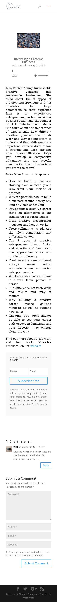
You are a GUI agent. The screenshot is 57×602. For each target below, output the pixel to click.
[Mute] (35, 75)
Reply (46, 465)
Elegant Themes (28, 594)
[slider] (42, 75)
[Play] (12, 71)
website (35, 346)
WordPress (29, 597)
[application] (28, 73)
